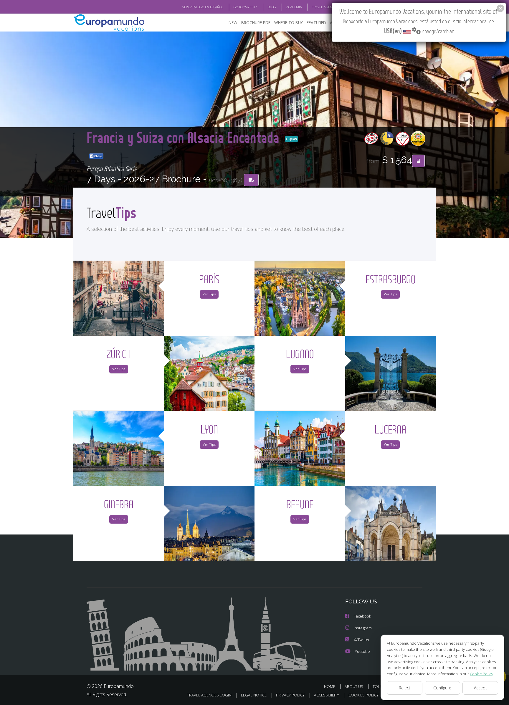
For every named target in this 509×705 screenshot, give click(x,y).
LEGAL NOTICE (254, 695)
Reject (404, 688)
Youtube (362, 651)
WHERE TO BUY (288, 22)
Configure (442, 688)
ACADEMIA (294, 7)
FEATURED (316, 22)
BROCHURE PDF (255, 22)
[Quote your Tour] (418, 161)
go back (293, 139)
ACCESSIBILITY (326, 695)
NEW (233, 22)
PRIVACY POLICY (290, 695)
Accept (480, 688)
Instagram (363, 627)
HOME (329, 686)
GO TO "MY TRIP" (245, 7)
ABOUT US (354, 686)
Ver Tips (209, 294)
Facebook (362, 616)
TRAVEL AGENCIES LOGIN (330, 7)
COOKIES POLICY (363, 695)
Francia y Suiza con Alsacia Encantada (184, 137)
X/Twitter (362, 639)
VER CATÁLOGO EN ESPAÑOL (202, 7)
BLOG (272, 7)
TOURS (379, 686)
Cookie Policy (481, 673)
